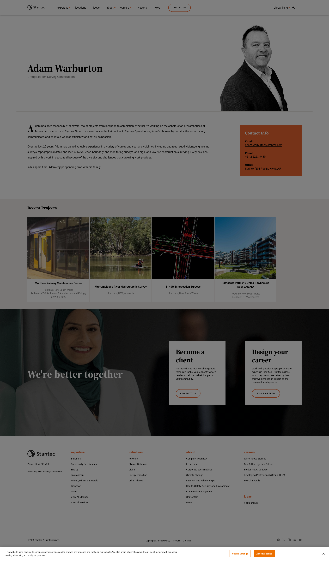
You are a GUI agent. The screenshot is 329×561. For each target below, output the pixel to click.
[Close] (323, 553)
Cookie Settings (240, 553)
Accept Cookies (264, 553)
